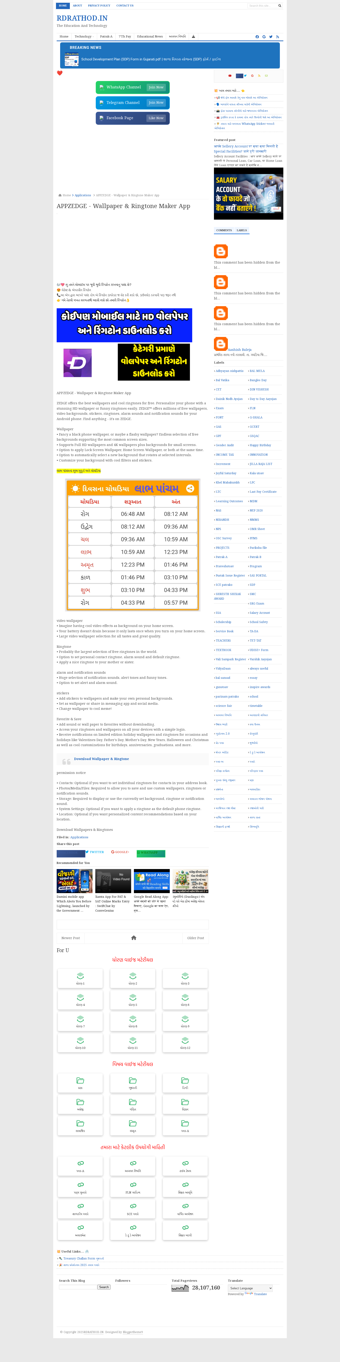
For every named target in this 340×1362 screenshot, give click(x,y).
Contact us (124, 6)
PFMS (253, 538)
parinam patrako (227, 697)
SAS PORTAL (258, 576)
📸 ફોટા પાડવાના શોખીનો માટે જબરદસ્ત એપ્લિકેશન (242, 111)
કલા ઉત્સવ (255, 724)
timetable (256, 706)
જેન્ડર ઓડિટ (222, 752)
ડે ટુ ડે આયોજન (257, 752)
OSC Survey (224, 538)
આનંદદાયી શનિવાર (259, 715)
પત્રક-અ (219, 762)
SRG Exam (257, 604)
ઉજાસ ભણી (221, 724)
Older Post (195, 938)
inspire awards (260, 687)
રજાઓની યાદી (257, 808)
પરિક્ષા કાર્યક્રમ (222, 771)
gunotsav (222, 687)
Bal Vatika (222, 380)
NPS (218, 529)
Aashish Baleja (240, 350)
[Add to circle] (264, 37)
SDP (252, 585)
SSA (218, 613)
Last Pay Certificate (263, 492)
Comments (224, 230)
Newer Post (71, 938)
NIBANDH (222, 520)
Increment (223, 464)
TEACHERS (223, 641)
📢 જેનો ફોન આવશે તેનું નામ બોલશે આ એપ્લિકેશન (241, 98)
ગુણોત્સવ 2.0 (223, 734)
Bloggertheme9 (133, 1332)
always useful (259, 669)
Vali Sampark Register (231, 659)
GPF (218, 436)
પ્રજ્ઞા (252, 780)
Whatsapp (149, 853)
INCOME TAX (225, 455)
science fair (224, 706)
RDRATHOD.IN (93, 1332)
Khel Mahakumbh (228, 483)
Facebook (68, 853)
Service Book (225, 631)
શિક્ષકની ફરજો (223, 827)
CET (218, 390)
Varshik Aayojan (261, 659)
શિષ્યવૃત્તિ (254, 827)
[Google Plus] (254, 76)
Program (256, 566)
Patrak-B (255, 557)
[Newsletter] (268, 76)
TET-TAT (255, 641)
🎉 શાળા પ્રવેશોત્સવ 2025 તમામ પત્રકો (79, 1265)
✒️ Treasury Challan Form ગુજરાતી (81, 1259)
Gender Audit (225, 445)
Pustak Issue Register (230, 576)
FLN (252, 408)
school (254, 697)
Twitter (96, 852)
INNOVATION (259, 455)
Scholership (223, 622)
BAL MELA (257, 371)
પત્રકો (252, 762)
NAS (218, 511)
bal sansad (223, 678)
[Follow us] (271, 37)
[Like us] (257, 37)
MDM (253, 501)
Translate (260, 1294)
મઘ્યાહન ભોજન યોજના (261, 799)
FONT (219, 418)
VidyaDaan (223, 669)
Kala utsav (257, 473)
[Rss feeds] (277, 37)
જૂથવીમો (254, 743)
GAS (218, 427)
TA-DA (254, 631)
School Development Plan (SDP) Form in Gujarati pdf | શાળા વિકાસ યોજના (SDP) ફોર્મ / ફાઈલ (151, 59)
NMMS (254, 520)
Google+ (121, 852)
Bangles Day (258, 380)
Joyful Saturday (226, 473)
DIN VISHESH (259, 390)
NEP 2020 (256, 511)
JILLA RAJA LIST (261, 464)
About (77, 6)
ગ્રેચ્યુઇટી (254, 734)
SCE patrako (224, 585)
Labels (242, 230)
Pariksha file (258, 548)
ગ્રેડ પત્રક (220, 743)
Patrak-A (221, 557)
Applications (79, 837)
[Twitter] (247, 76)
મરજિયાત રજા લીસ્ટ (225, 808)
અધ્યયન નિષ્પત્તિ (224, 715)
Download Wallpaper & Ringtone (101, 759)
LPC (252, 483)
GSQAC (254, 436)
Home (63, 6)
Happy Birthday (260, 445)
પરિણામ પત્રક (256, 771)
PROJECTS (222, 548)
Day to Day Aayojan (263, 399)
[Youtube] (232, 76)
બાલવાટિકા (255, 790)
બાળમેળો (220, 799)
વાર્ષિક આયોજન (223, 818)
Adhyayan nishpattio (230, 371)
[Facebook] (239, 76)
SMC (253, 594)
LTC (218, 492)
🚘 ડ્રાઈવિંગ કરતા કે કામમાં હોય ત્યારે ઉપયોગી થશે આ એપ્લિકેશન (248, 117)
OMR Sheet (257, 529)
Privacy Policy (99, 6)
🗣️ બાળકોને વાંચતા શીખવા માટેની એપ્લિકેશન (238, 104)
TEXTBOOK (223, 650)
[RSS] (261, 76)
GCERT (254, 427)
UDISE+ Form (259, 650)
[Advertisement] (133, 159)
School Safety (259, 622)
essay (253, 678)
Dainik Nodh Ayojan (229, 399)
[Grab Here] (193, 37)
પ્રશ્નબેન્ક (219, 790)
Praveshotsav (225, 566)
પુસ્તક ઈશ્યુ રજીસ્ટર (225, 780)
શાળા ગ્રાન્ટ (255, 818)
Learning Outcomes (229, 501)
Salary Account (260, 613)
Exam (220, 408)
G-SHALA (256, 418)
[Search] (279, 5)
